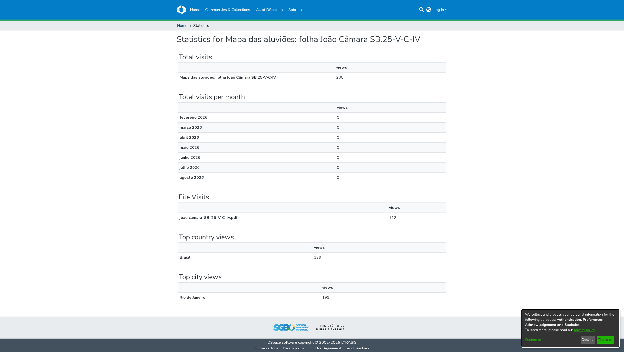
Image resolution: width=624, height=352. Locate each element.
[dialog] (570, 328)
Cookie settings (266, 348)
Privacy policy (293, 348)
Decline (588, 339)
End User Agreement (325, 348)
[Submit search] (422, 10)
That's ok (605, 339)
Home (182, 25)
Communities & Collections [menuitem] (227, 9)
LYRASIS (349, 342)
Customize (533, 339)
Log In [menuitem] (438, 9)
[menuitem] (269, 10)
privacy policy (584, 330)
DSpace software (282, 342)
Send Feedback (358, 348)
